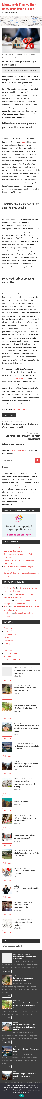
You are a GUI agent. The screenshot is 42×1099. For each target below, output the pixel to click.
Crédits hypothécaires (12, 634)
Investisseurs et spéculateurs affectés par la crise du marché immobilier (25, 708)
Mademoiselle (9, 588)
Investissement (9, 415)
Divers (6, 637)
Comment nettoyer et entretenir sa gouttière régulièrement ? (24, 1075)
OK (21, 1096)
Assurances (8, 628)
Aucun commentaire (29, 70)
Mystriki (7, 613)
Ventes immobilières (12, 659)
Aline (17, 70)
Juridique (8, 643)
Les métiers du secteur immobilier (26, 888)
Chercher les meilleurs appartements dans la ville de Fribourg (25, 784)
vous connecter (18, 450)
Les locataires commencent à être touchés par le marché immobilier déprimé (26, 728)
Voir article (7, 680)
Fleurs (6, 594)
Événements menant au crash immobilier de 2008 (23, 979)
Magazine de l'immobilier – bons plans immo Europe (19, 6)
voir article (6, 971)
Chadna (7, 600)
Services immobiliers (12, 653)
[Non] (39, 1091)
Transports (8, 656)
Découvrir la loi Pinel (21, 801)
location (19, 378)
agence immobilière (19, 409)
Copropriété (9, 631)
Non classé (8, 650)
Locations (8, 647)
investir (23, 142)
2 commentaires (25, 983)
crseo (6, 606)
